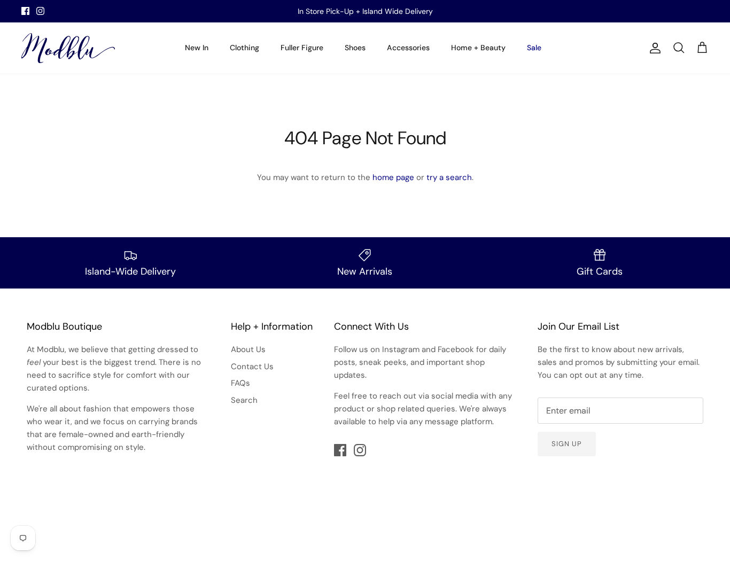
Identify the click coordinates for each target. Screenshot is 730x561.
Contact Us (252, 366)
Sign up (567, 443)
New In (196, 47)
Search (244, 400)
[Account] (653, 48)
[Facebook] (25, 11)
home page (393, 177)
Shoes (355, 47)
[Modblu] (68, 48)
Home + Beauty (478, 47)
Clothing (244, 47)
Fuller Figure (302, 47)
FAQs (240, 383)
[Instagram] (40, 11)
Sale (534, 47)
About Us (248, 349)
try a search (449, 177)
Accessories (408, 47)
